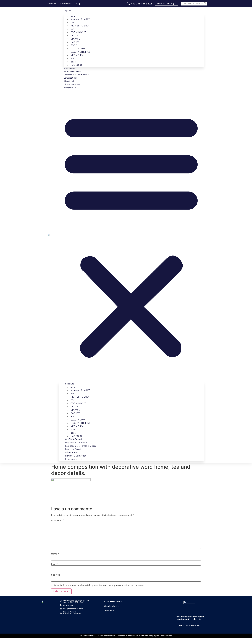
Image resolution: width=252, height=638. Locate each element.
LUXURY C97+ (77, 48)
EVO (72, 22)
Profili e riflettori (70, 68)
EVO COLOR (76, 65)
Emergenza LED (70, 87)
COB (72, 29)
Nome (55, 554)
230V (73, 61)
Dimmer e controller (72, 84)
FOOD (73, 45)
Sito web (55, 575)
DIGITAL (74, 35)
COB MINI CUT (78, 32)
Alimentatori (69, 81)
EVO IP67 (75, 42)
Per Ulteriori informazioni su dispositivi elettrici (189, 617)
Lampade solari (70, 78)
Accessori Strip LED (80, 19)
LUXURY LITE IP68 (80, 52)
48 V (72, 16)
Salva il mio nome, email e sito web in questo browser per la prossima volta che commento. (99, 585)
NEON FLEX (76, 55)
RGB (72, 58)
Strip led (67, 11)
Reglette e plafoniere (72, 71)
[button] (131, 234)
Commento (57, 520)
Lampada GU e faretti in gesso (77, 75)
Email (54, 564)
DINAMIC (75, 39)
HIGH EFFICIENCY (80, 25)
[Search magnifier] (205, 3)
